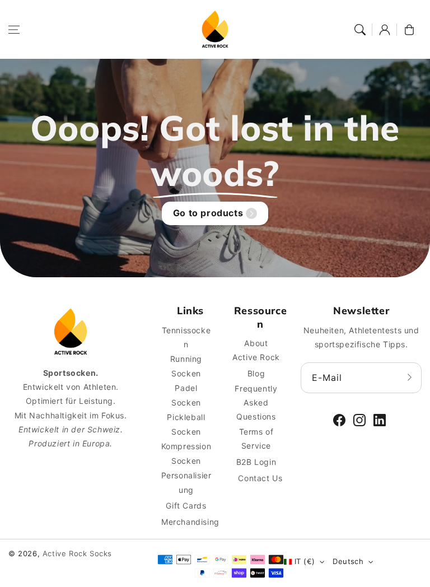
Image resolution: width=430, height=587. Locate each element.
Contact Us (260, 478)
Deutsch (348, 561)
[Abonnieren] (409, 377)
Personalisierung (186, 482)
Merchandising (190, 522)
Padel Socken (186, 395)
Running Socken (186, 366)
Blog (256, 373)
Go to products (208, 212)
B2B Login (256, 462)
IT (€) (305, 561)
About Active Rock (256, 350)
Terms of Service (256, 438)
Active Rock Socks (77, 553)
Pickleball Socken (186, 424)
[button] (14, 29)
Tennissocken (186, 337)
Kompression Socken (186, 453)
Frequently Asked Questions (256, 402)
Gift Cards (186, 505)
